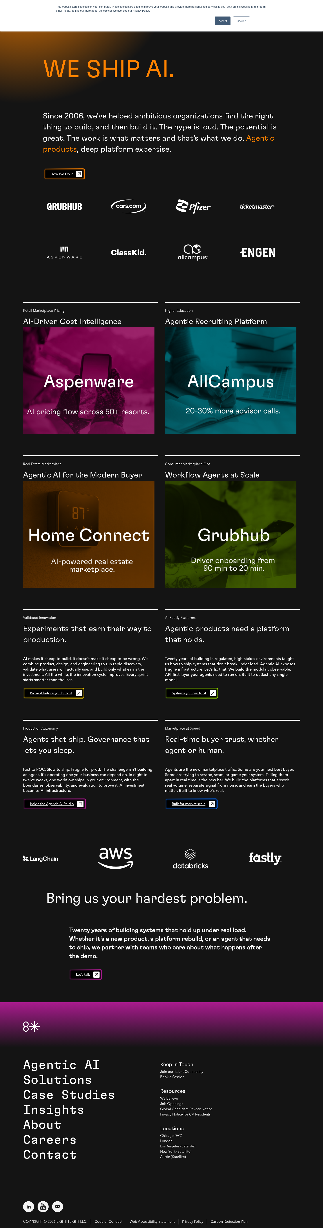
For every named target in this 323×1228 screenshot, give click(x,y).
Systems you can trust (189, 693)
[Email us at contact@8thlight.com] (57, 1206)
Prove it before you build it (51, 693)
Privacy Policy (192, 1222)
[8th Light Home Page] (31, 1026)
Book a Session (172, 1077)
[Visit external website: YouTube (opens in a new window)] (43, 1206)
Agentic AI (61, 1065)
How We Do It (62, 174)
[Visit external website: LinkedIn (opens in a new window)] (28, 1206)
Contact (50, 1155)
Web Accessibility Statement (152, 1222)
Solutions (57, 1080)
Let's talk (83, 974)
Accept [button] (223, 21)
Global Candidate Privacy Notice (186, 1109)
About (42, 1125)
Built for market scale (188, 804)
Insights (54, 1110)
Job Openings (171, 1104)
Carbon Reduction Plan (229, 1222)
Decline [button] (241, 21)
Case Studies (69, 1095)
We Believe (169, 1099)
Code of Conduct (108, 1222)
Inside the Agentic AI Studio (52, 804)
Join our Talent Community (181, 1072)
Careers (50, 1140)
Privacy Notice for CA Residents (185, 1114)
